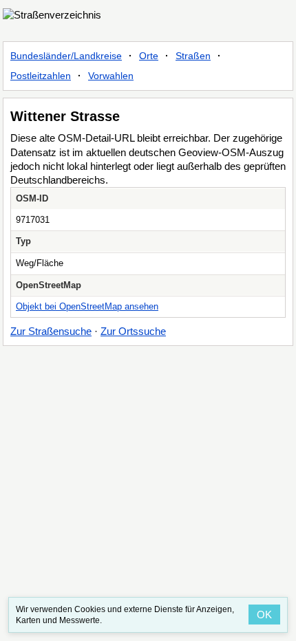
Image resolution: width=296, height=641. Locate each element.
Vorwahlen (111, 75)
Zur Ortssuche (133, 331)
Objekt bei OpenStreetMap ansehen (87, 306)
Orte (148, 55)
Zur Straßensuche (51, 331)
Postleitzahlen (40, 75)
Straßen (193, 55)
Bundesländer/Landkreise (66, 55)
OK (264, 614)
